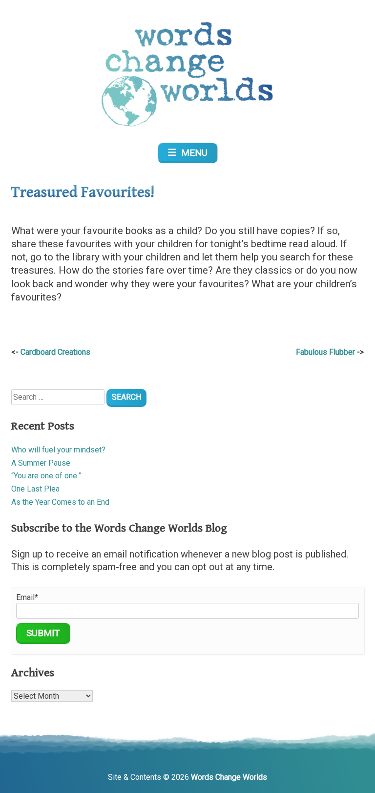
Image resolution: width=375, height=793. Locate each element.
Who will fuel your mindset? (58, 449)
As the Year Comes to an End (60, 502)
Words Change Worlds (229, 777)
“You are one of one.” (46, 475)
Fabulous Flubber (325, 352)
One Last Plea (35, 488)
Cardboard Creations (55, 352)
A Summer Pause (40, 463)
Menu (192, 152)
